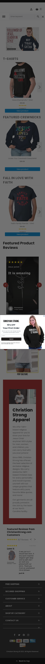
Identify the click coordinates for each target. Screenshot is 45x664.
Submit (11, 339)
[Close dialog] (44, 316)
